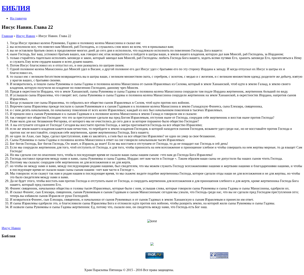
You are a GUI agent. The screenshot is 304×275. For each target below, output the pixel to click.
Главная (7, 36)
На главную (18, 18)
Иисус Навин (25, 36)
